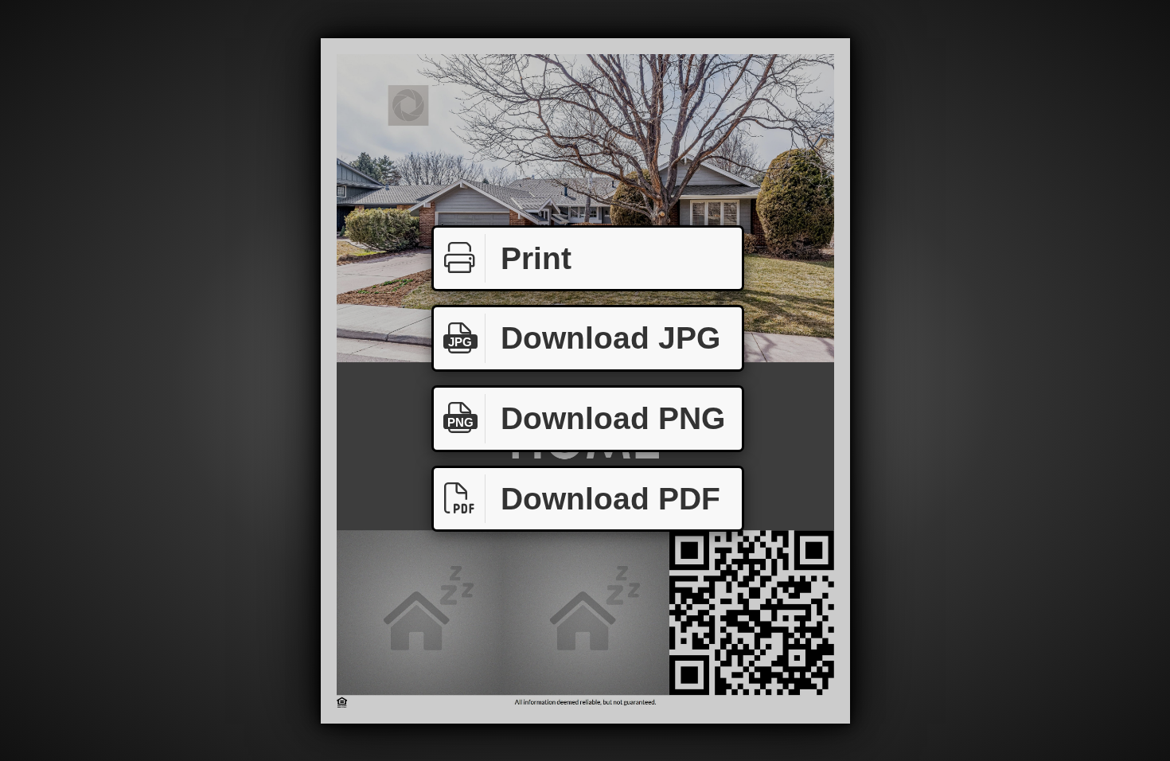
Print (536, 258)
